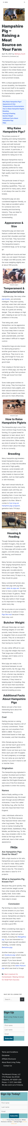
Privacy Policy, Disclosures (14, 1120)
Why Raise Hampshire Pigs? (12, 102)
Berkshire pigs (7, 947)
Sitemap (9, 1121)
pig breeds (6, 299)
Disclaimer (6, 1055)
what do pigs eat (12, 588)
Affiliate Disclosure (9, 1059)
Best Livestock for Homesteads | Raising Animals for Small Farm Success (13, 977)
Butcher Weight (8, 116)
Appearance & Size (9, 104)
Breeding (6, 111)
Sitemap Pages (18, 1121)
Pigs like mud (7, 614)
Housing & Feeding (9, 113)
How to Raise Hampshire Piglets (13, 109)
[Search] (22, 999)
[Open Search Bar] (24, 2)
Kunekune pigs (10, 955)
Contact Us (7, 1066)
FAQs (4, 123)
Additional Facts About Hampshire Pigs (10, 119)
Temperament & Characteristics (13, 106)
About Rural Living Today (11, 1062)
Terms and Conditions (10, 1052)
